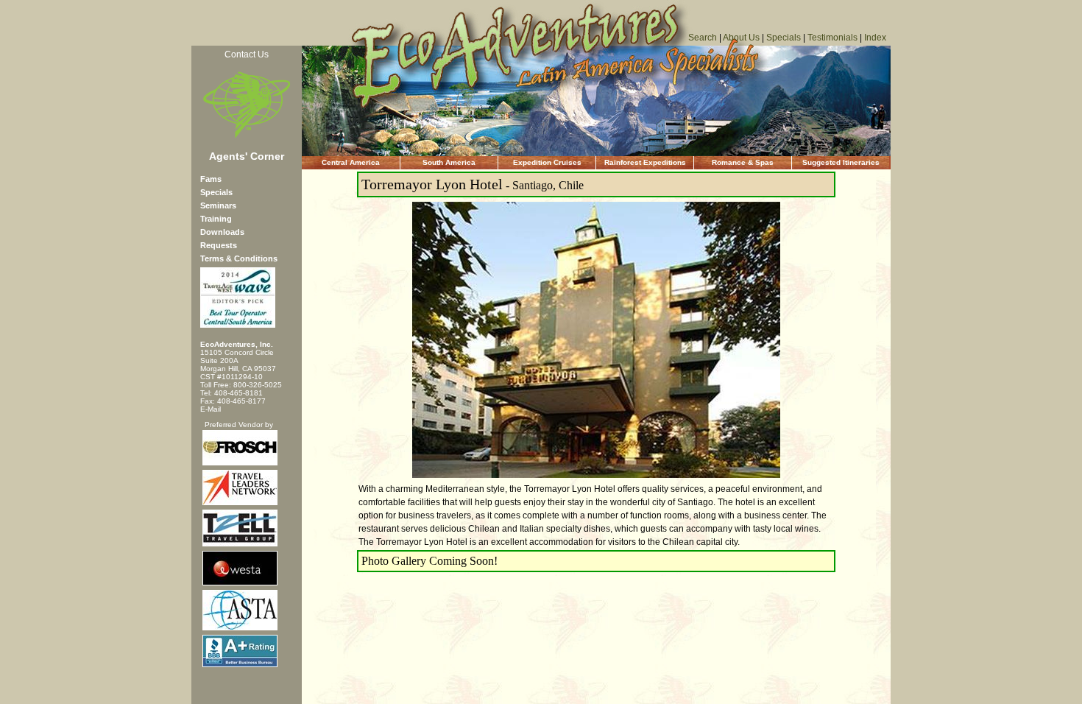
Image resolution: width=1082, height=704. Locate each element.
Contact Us (246, 54)
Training (216, 218)
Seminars (218, 205)
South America (448, 162)
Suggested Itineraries (841, 162)
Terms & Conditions (238, 258)
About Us (741, 37)
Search (702, 37)
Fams (211, 179)
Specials (783, 37)
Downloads (222, 232)
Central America (351, 162)
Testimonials (832, 37)
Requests (218, 245)
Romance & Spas (743, 162)
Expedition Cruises (547, 162)
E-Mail (210, 409)
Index (875, 37)
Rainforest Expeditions (645, 162)
